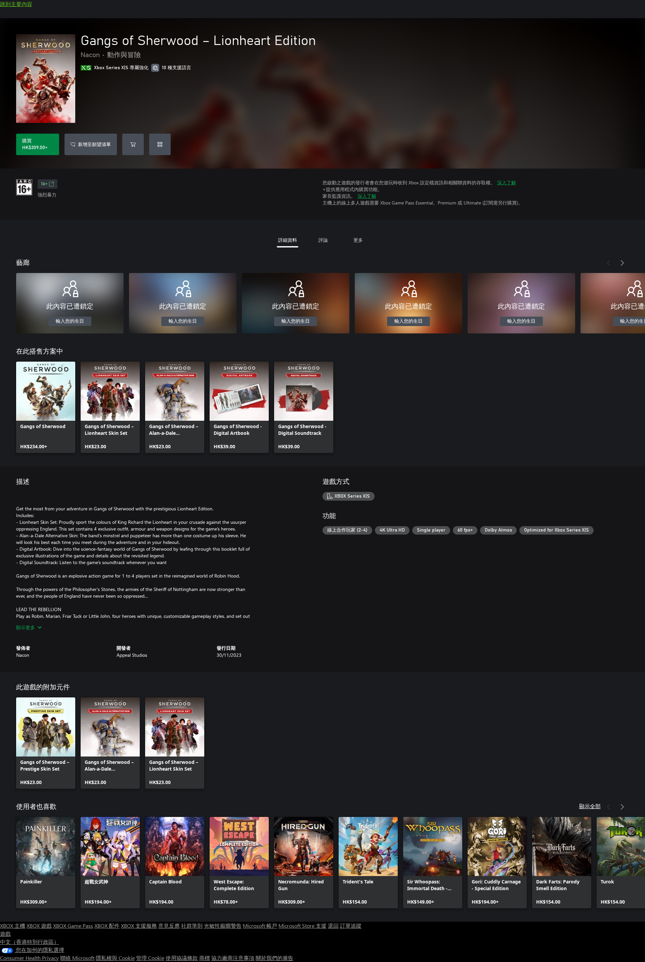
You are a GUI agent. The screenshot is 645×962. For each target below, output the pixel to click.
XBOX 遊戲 (39, 925)
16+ (44, 184)
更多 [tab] (358, 240)
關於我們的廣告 (274, 957)
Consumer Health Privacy (29, 957)
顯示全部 (590, 806)
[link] (45, 407)
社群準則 (192, 925)
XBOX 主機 (12, 925)
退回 (333, 925)
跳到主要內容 (16, 3)
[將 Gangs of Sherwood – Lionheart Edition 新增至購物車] (133, 144)
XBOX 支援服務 (139, 925)
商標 (204, 957)
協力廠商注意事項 (232, 957)
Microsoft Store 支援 (302, 925)
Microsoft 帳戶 (260, 925)
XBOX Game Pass (73, 925)
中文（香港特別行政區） (29, 941)
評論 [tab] (323, 240)
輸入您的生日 (70, 321)
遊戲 (5, 933)
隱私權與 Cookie (115, 957)
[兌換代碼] (160, 144)
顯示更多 (25, 627)
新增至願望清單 (94, 144)
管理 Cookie (150, 957)
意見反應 (169, 925)
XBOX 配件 (107, 925)
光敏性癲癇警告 (223, 925)
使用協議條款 (182, 957)
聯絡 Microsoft (77, 957)
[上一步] (608, 263)
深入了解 (506, 182)
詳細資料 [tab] (287, 240)
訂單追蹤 (350, 925)
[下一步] (622, 263)
